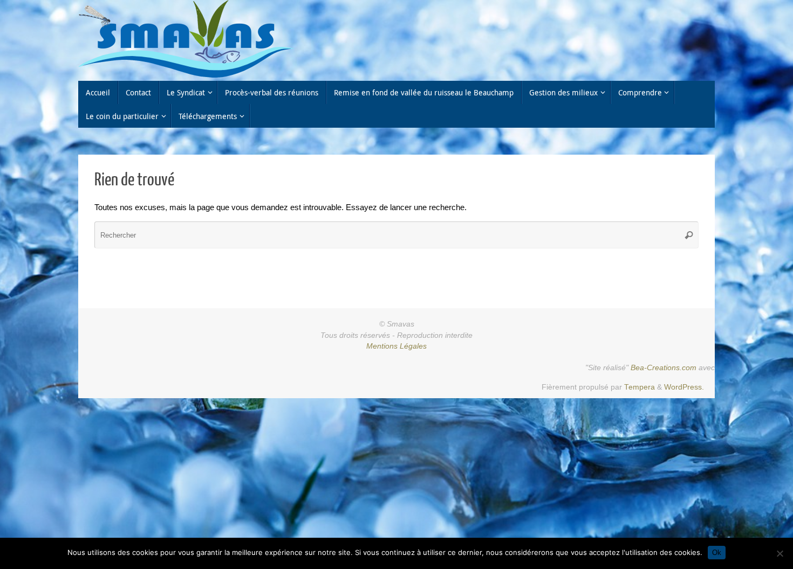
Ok (716, 553)
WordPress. (684, 387)
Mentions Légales (396, 346)
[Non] (779, 553)
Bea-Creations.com (663, 368)
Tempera (639, 387)
